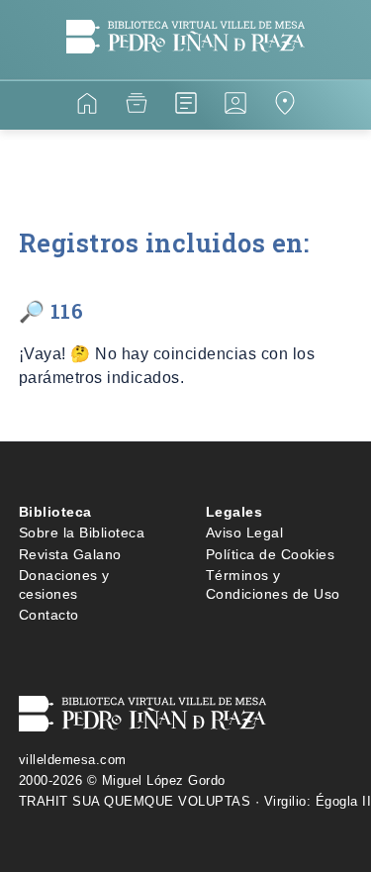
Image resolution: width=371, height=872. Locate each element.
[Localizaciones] (285, 106)
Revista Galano (70, 554)
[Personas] (235, 106)
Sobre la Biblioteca (82, 532)
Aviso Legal (245, 532)
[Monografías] (186, 106)
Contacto (49, 615)
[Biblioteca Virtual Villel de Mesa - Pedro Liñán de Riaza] (185, 67)
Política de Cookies (270, 554)
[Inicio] (87, 106)
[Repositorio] (136, 106)
